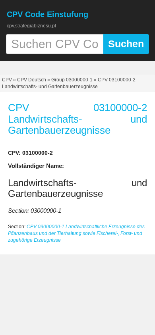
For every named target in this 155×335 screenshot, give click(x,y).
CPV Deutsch (31, 80)
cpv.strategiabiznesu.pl (31, 26)
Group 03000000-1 (72, 80)
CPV (7, 80)
